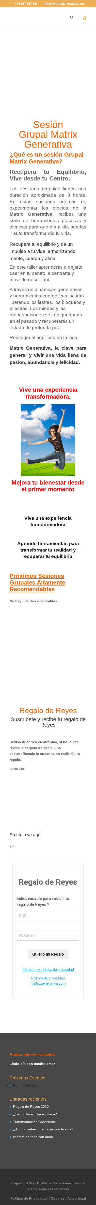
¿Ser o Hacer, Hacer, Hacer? (35, 1114)
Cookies (57, 1198)
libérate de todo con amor (33, 1137)
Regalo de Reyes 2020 (31, 1106)
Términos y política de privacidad (48, 970)
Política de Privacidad (29, 1198)
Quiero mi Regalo (48, 954)
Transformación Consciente (34, 1122)
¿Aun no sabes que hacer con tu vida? (43, 1129)
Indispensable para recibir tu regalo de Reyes (43, 901)
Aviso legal (76, 1198)
